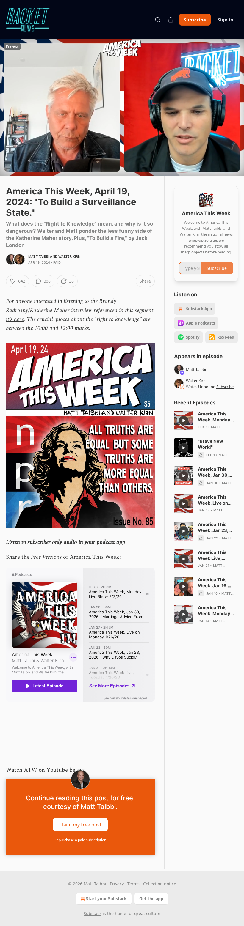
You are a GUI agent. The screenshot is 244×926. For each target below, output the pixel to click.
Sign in (225, 20)
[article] (206, 420)
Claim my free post (80, 824)
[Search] (158, 20)
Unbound (206, 386)
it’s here (15, 319)
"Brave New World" (210, 444)
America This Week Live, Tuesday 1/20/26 (216, 555)
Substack (92, 913)
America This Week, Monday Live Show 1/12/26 (217, 611)
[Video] (12, 101)
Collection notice (159, 883)
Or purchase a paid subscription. (80, 839)
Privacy (117, 883)
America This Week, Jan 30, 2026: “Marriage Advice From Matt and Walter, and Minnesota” (217, 472)
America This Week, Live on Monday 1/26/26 (216, 500)
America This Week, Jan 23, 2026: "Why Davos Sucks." (218, 527)
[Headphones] (12, 114)
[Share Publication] (171, 20)
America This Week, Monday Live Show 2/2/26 (217, 417)
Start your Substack (106, 898)
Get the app (151, 898)
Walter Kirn (69, 256)
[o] (183, 420)
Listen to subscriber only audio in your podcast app (65, 542)
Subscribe (195, 20)
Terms (133, 883)
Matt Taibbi (38, 256)
